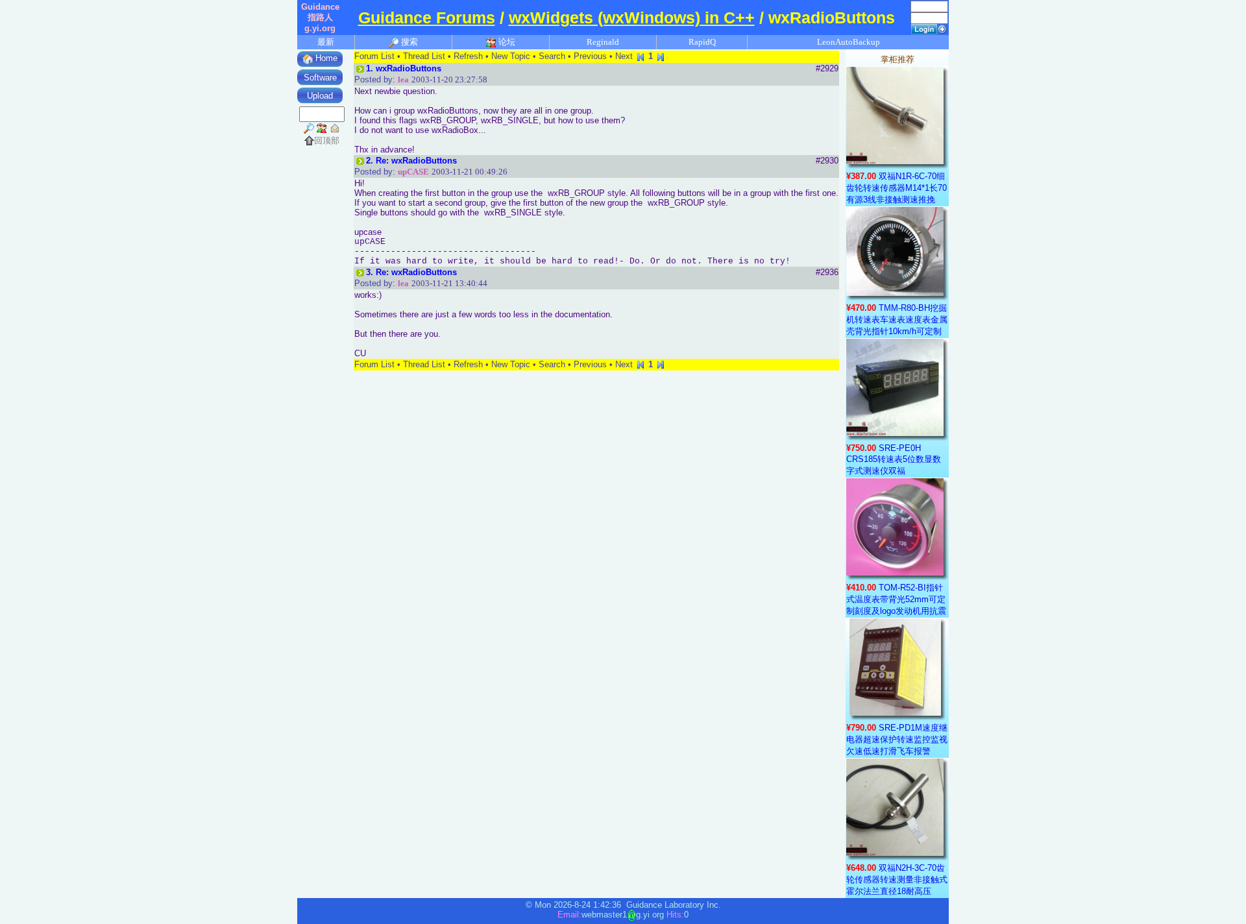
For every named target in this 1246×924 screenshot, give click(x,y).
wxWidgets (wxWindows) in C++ (632, 17)
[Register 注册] (942, 28)
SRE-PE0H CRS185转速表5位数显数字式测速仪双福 (893, 459)
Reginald (603, 42)
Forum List (374, 56)
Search (552, 56)
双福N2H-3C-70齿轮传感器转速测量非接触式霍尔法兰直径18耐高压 (896, 879)
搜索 (408, 42)
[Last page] (660, 56)
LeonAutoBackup (848, 42)
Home (325, 58)
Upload (320, 96)
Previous (590, 56)
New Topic (510, 56)
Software (320, 77)
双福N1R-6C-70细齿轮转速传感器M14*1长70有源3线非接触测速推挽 (896, 187)
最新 (325, 42)
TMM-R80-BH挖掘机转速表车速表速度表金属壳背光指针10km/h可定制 (896, 319)
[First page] (640, 56)
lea (403, 79)
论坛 (505, 42)
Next (624, 56)
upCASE (413, 171)
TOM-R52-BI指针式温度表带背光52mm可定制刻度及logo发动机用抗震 (896, 599)
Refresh (468, 56)
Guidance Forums (426, 17)
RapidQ (702, 42)
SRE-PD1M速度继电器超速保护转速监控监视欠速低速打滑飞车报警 (896, 739)
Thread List (424, 56)
